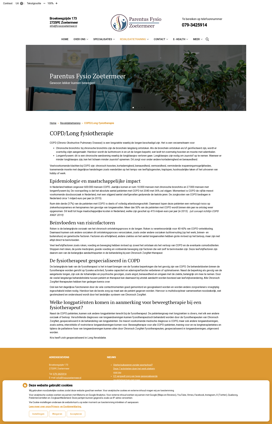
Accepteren (76, 414)
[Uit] (22, 3)
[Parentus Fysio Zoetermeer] (136, 22)
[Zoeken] (207, 39)
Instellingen (38, 414)
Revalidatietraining (133, 39)
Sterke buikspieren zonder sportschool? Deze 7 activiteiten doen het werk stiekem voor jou (134, 369)
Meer (196, 39)
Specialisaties (102, 39)
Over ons (79, 39)
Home (64, 39)
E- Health (179, 39)
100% (50, 3)
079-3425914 (59, 374)
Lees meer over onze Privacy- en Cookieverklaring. (55, 406)
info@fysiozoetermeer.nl (63, 26)
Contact (159, 39)
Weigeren (57, 414)
